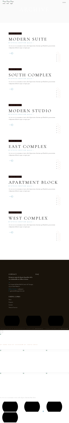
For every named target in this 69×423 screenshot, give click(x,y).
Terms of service (13, 307)
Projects (11, 302)
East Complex (28, 146)
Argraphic (39, 328)
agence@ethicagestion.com (17, 291)
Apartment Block (33, 182)
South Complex (30, 74)
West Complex (28, 218)
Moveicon (64, 328)
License (11, 305)
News (10, 299)
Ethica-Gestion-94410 (22, 42)
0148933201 (20, 289)
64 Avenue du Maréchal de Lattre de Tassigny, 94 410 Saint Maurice (21, 285)
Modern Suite (28, 39)
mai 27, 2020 (15, 33)
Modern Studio (30, 110)
